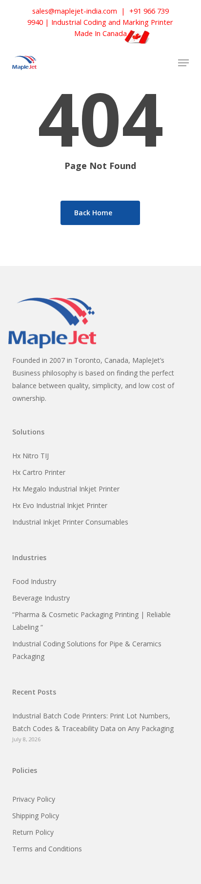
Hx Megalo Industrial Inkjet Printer (66, 488)
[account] (144, 63)
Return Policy (33, 832)
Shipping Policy (35, 815)
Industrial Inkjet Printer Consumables (70, 522)
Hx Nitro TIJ (30, 455)
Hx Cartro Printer (38, 472)
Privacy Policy (33, 799)
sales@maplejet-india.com (74, 11)
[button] (183, 63)
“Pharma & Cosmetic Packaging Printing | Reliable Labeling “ (91, 621)
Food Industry (34, 581)
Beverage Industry (41, 597)
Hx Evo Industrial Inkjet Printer (59, 505)
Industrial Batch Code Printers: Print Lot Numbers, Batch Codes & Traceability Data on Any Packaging (93, 722)
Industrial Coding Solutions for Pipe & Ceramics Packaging (86, 650)
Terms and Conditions (47, 848)
